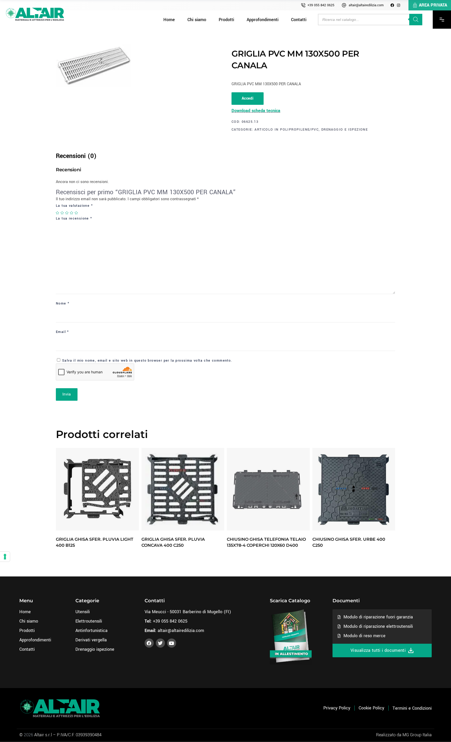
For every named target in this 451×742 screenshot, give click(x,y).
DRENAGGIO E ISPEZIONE (344, 129)
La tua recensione (74, 218)
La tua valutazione (74, 205)
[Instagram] (398, 5)
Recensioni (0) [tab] (76, 156)
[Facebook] (392, 5)
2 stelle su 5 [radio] (62, 213)
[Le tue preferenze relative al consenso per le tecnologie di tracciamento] (5, 557)
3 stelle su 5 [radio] (67, 213)
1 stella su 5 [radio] (58, 213)
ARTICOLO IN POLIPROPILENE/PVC (286, 129)
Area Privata (433, 5)
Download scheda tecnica (256, 111)
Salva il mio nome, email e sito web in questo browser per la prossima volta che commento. (147, 360)
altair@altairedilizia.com (366, 5)
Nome (62, 303)
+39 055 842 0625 (320, 5)
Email (62, 332)
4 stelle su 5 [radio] (72, 213)
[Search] (415, 19)
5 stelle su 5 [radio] (76, 213)
